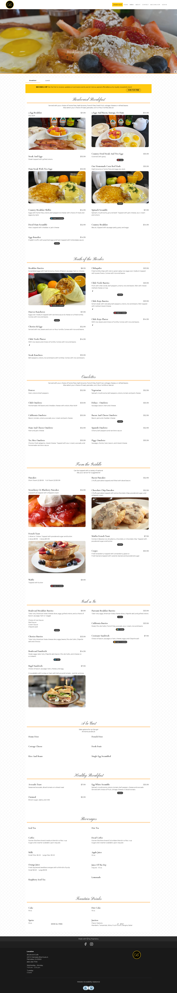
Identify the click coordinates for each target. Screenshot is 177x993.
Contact (145, 4)
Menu (132, 4)
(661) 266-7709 (32, 962)
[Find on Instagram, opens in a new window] (91, 944)
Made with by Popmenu (50, 939)
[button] (57, 130)
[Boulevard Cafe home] (9, 4)
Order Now (117, 4)
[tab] (32, 80)
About (138, 4)
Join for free (133, 90)
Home (126, 4)
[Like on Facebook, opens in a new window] (85, 944)
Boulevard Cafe (137, 955)
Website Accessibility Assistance (88, 982)
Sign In (164, 4)
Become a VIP (155, 4)
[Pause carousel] (175, 71)
